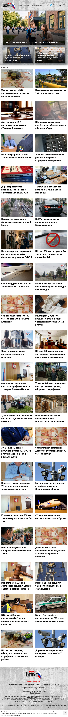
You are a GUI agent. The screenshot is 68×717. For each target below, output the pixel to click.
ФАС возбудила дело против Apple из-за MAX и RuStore (16, 285)
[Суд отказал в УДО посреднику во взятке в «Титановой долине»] (17, 110)
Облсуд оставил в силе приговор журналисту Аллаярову (13, 353)
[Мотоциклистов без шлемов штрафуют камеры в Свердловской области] (51, 471)
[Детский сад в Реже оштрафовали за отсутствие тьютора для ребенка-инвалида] (51, 536)
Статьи (33, 5)
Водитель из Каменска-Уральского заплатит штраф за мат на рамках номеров (16, 585)
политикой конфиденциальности (9, 715)
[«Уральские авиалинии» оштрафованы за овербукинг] (51, 504)
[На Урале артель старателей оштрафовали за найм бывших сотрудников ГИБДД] (17, 239)
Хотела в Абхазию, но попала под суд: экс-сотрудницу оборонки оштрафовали (50, 386)
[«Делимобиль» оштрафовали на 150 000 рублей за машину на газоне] (17, 404)
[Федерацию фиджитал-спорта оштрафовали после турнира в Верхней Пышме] (17, 371)
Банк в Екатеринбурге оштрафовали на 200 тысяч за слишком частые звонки (49, 617)
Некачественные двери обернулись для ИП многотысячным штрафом (49, 418)
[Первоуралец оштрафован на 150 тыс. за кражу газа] (51, 78)
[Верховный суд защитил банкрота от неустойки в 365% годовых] (51, 571)
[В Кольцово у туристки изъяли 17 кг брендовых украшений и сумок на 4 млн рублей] (51, 304)
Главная (20, 5)
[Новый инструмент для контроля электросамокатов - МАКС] (17, 536)
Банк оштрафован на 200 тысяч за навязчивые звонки (16, 156)
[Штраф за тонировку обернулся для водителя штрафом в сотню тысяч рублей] (17, 639)
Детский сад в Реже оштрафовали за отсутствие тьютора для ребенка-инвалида (50, 552)
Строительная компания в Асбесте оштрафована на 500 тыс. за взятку (50, 450)
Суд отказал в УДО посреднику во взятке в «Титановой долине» (13, 125)
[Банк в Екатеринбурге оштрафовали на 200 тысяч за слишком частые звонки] (51, 603)
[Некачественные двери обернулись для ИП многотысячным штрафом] (51, 404)
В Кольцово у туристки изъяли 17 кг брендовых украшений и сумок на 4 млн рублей (50, 320)
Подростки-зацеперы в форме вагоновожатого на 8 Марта (16, 221)
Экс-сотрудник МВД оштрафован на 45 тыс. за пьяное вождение (15, 92)
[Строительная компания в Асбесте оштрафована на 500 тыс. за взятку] (51, 436)
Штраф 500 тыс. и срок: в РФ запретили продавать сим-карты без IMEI (50, 254)
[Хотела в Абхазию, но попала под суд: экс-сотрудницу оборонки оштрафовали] (51, 371)
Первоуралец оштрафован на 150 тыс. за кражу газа (50, 91)
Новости (26, 5)
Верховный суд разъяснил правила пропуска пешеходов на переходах (50, 286)
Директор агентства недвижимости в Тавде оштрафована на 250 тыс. (14, 189)
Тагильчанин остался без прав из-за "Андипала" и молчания (48, 189)
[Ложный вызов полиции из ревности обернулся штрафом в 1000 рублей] (51, 143)
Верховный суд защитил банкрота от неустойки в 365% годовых (48, 585)
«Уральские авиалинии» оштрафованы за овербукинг (50, 517)
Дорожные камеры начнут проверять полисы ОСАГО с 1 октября (50, 653)
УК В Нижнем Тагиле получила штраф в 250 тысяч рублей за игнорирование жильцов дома (16, 452)
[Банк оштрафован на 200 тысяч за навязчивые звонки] (17, 143)
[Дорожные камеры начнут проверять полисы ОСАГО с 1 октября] (51, 639)
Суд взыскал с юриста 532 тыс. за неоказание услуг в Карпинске (15, 318)
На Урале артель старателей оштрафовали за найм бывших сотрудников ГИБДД (16, 254)
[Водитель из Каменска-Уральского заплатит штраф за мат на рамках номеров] (17, 571)
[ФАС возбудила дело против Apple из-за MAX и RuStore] (17, 272)
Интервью (39, 5)
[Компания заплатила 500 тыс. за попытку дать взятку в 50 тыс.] (17, 504)
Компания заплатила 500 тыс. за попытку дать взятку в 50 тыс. (17, 518)
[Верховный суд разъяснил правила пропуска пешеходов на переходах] (51, 272)
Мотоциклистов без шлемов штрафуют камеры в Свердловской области (50, 485)
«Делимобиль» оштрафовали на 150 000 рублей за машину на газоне (16, 418)
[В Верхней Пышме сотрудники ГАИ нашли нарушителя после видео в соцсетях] (17, 603)
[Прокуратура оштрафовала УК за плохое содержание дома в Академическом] (17, 471)
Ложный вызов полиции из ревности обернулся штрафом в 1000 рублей (49, 157)
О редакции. (35, 693)
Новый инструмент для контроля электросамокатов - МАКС (16, 550)
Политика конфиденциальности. (34, 691)
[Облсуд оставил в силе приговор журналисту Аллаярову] (17, 339)
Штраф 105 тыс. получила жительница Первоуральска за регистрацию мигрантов (50, 353)
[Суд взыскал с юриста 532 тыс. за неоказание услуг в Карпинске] (17, 304)
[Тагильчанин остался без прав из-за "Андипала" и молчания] (51, 175)
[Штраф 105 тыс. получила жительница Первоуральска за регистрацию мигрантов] (51, 339)
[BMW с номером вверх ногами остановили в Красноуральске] (51, 207)
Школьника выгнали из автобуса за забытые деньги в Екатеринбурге (50, 125)
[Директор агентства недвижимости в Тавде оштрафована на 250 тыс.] (17, 175)
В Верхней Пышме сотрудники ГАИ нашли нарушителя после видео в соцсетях (15, 619)
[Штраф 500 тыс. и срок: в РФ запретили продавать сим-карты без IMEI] (51, 239)
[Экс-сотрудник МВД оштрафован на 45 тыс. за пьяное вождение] (17, 78)
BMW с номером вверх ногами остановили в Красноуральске (47, 221)
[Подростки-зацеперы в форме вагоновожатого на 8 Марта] (17, 207)
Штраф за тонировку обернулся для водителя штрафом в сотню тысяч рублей (14, 655)
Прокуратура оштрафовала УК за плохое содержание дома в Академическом (15, 485)
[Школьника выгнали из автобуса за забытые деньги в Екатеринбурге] (51, 110)
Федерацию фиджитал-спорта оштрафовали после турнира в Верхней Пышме (15, 386)
